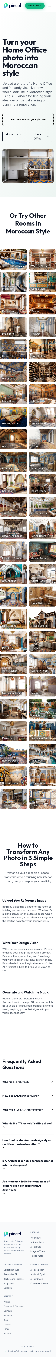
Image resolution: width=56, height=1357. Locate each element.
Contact (7, 1324)
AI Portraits (35, 1247)
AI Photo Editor (37, 1242)
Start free (34, 5)
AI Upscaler (9, 1283)
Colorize (8, 1288)
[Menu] (49, 6)
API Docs (8, 1315)
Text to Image (36, 1256)
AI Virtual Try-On (38, 1274)
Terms (6, 1329)
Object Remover (11, 1270)
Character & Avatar (39, 1283)
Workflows (35, 1238)
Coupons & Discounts (14, 1306)
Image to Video (37, 1251)
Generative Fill (10, 1274)
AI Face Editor (37, 1270)
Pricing (7, 1302)
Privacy (7, 1333)
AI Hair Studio (36, 1279)
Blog (6, 1320)
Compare (8, 1311)
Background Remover (14, 1279)
